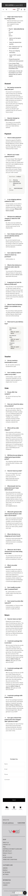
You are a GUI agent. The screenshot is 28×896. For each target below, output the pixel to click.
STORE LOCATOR (7, 857)
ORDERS (5, 868)
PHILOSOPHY (6, 883)
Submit (14, 800)
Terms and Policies (14, 895)
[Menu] (3, 9)
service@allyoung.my (17, 164)
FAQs (4, 846)
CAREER (5, 885)
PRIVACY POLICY (7, 853)
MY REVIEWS (6, 872)
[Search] (6, 9)
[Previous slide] (3, 5)
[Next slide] (24, 5)
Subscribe (21, 823)
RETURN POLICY (7, 851)
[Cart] (24, 9)
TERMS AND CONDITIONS (10, 859)
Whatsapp (20, 579)
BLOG (4, 855)
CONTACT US (6, 844)
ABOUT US (6, 842)
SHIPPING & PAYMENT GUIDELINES (12, 849)
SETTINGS (5, 874)
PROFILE (5, 870)
